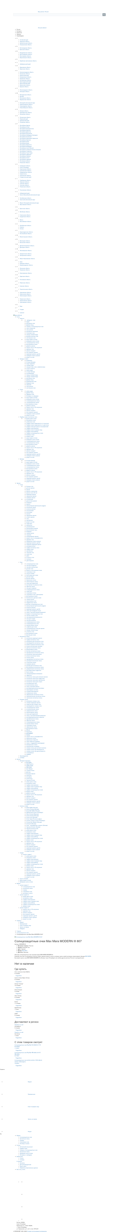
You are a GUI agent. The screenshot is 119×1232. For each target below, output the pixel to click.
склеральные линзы (31, 693)
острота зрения (30, 517)
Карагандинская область (26, 232)
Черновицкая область (25, 302)
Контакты (22, 1163)
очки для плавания (31, 588)
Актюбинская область (25, 225)
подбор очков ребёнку (32, 788)
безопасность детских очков (33, 597)
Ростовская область (25, 161)
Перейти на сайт (19, 1024)
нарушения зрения (31, 496)
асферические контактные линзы (35, 669)
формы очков (29, 791)
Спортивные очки (24, 1142)
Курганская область (25, 85)
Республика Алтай (24, 127)
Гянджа (22, 309)
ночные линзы (30, 657)
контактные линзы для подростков (35, 678)
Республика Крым (24, 143)
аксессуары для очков (32, 575)
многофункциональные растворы (35, 688)
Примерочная (23, 924)
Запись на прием (24, 927)
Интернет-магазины (25, 761)
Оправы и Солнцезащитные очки (28, 1150)
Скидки (22, 853)
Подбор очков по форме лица (34, 430)
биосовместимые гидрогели (33, 670)
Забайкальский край (25, 64)
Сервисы (19, 920)
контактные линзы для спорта (34, 681)
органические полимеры (32, 746)
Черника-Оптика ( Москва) (33, 827)
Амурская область (24, 41)
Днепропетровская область (27, 245)
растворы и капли (27, 893)
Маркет (18, 883)
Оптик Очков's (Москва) (32, 815)
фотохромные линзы (31, 344)
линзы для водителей (32, 583)
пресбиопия (29, 520)
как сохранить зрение (32, 352)
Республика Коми (24, 141)
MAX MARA (88, 956)
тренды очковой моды (32, 334)
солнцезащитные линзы (32, 342)
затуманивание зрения (32, 536)
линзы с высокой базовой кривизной (35, 612)
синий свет (29, 523)
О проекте (19, 1161)
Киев (21, 262)
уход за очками (30, 573)
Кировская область (25, 78)
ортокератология (30, 546)
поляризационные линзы (33, 401)
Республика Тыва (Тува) (26, 153)
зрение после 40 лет (31, 493)
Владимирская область (26, 53)
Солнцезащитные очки (26, 1137)
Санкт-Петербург (24, 167)
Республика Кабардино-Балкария (29, 135)
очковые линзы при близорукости (35, 749)
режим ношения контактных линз (35, 644)
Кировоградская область (26, 265)
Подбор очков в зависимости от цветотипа (37, 425)
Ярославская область (25, 204)
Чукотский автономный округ (27, 199)
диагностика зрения (31, 501)
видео (27, 321)
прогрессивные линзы (32, 625)
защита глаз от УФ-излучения (34, 347)
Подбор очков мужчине (32, 428)
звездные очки (30, 383)
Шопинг (19, 759)
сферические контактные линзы (34, 694)
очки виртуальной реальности (34, 617)
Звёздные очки (30, 394)
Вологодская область (25, 56)
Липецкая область (24, 91)
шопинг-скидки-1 (27, 854)
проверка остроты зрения (33, 355)
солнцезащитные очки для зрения (35, 628)
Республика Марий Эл (26, 145)
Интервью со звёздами (32, 396)
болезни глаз (29, 486)
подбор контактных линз (32, 547)
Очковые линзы (24, 699)
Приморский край (24, 120)
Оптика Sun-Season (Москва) (34, 822)
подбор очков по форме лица (34, 786)
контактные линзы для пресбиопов (35, 680)
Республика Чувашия (25, 159)
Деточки (28, 772)
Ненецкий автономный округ (27, 103)
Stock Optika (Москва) (32, 807)
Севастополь (23, 174)
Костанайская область (26, 233)
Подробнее (19, 975)
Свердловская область (26, 172)
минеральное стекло (31, 744)
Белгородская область (26, 48)
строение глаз (30, 552)
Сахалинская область (25, 170)
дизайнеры (29, 360)
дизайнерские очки (31, 381)
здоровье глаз (30, 349)
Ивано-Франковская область (27, 258)
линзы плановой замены (32, 686)
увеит (27, 556)
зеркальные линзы (31, 580)
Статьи (18, 1145)
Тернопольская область (26, 289)
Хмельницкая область (25, 295)
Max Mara (24, 950)
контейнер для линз (31, 683)
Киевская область (24, 263)
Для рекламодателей (25, 1164)
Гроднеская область (25, 216)
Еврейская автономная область (28, 61)
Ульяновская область (25, 190)
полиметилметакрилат (32, 691)
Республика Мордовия (26, 146)
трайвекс (28, 754)
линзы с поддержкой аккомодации (35, 743)
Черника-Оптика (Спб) (32, 828)
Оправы (22, 1140)
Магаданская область (25, 94)
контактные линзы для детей (34, 654)
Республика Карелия (25, 140)
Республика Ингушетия (26, 133)
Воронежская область (25, 57)
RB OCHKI (29, 767)
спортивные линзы (31, 593)
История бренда (30, 460)
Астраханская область (26, 44)
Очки (21, 562)
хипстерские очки (31, 338)
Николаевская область (26, 273)
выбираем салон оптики (32, 341)
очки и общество (30, 328)
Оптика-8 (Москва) (31, 823)
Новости (22, 318)
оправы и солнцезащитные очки (34, 326)
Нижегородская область (26, 104)
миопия (28, 514)
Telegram (22, 928)
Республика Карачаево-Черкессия (29, 138)
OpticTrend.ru (29, 764)
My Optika (28, 762)
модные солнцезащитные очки (34, 614)
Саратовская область (25, 169)
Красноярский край (25, 83)
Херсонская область (25, 294)
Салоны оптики (24, 806)
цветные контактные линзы (33, 648)
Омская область (24, 111)
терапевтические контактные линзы (35, 696)
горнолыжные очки (31, 601)
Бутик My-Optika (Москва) (33, 811)
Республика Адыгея (25, 125)
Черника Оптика (30, 780)
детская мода (30, 577)
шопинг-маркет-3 (24, 907)
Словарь (22, 757)
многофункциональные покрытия (35, 717)
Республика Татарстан (26, 151)
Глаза (21, 484)
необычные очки (30, 422)
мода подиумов (30, 363)
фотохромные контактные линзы (35, 667)
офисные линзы (30, 586)
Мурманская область (25, 99)
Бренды (22, 459)
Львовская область (25, 270)
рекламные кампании (32, 331)
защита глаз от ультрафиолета (34, 538)
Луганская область (25, 268)
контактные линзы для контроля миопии (37, 677)
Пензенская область (25, 117)
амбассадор (29, 370)
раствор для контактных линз (34, 665)
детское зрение (30, 488)
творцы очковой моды (32, 375)
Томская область (24, 183)
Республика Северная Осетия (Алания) (30, 149)
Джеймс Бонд (29, 325)
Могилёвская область (25, 221)
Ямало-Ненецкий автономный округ (29, 203)
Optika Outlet (29, 765)
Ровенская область (25, 283)
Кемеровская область (25, 77)
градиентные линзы (31, 602)
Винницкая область (25, 241)
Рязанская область (25, 162)
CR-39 (28, 730)
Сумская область (24, 286)
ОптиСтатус (29, 778)
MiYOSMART (29, 733)
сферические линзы (31, 727)
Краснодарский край (25, 82)
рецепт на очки (30, 357)
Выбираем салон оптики (26, 882)
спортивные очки (30, 572)
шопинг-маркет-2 (24, 895)
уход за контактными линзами (34, 646)
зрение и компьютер (31, 491)
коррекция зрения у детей (33, 354)
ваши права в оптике (31, 339)
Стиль (18, 317)
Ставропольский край (25, 177)
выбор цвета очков (31, 782)
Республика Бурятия (25, 130)
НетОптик (28, 775)
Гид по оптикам (24, 878)
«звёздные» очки (30, 320)
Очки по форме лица (25, 925)
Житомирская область (26, 250)
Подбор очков (23, 1148)
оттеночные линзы (31, 662)
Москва (22, 96)
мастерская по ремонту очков (34, 585)
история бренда (30, 371)
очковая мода (30, 365)
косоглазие (29, 512)
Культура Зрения (30, 773)
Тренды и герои (24, 359)
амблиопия (29, 525)
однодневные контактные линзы (34, 659)
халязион (28, 559)
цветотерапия (30, 560)
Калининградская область (27, 72)
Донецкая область (24, 247)
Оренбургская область (26, 112)
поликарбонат (30, 752)
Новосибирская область (26, 107)
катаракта (28, 502)
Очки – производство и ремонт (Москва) (37, 825)
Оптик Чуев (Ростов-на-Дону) (34, 819)
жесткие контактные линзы (33, 651)
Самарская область (25, 166)
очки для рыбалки (31, 620)
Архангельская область (26, 43)
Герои (21, 389)
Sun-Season (29, 769)
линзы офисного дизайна (33, 741)
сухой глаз (29, 554)
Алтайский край (24, 40)
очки (27, 518)
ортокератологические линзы (34, 660)
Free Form (29, 731)
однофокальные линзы (32, 719)
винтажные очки (30, 323)
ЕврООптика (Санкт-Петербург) (34, 812)
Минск (21, 220)
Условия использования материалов (37, 1231)
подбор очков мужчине (32, 785)
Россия (43, 11)
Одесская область (24, 276)
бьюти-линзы (29, 672)
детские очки (29, 568)
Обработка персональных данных (29, 1168)
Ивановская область (25, 67)
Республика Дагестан (25, 132)
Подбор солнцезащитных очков (34, 433)
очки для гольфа (30, 618)
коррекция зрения (31, 494)
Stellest (28, 735)
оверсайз (28, 384)
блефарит (29, 531)
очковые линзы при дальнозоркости (35, 751)
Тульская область (24, 185)
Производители (24, 756)
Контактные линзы (25, 636)
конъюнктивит (30, 510)
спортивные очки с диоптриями (34, 594)
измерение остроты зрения (33, 541)
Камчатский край (24, 75)
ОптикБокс (29, 777)
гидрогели (29, 675)
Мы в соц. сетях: (21, 1169)
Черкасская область (25, 299)
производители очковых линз (34, 706)
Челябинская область (25, 198)
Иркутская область (25, 69)
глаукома (28, 535)
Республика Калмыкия (26, 136)
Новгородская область (26, 106)
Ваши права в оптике (25, 880)
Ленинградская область (26, 90)
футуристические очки (32, 336)
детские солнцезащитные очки (34, 604)
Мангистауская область (26, 237)
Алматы (22, 227)
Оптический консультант (26, 1147)
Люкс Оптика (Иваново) (32, 814)
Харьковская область (25, 292)
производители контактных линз (34, 643)
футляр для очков (31, 635)
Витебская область (25, 212)
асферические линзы (32, 710)
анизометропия (30, 526)
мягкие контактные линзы (33, 656)
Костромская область (25, 80)
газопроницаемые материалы (34, 673)
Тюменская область (25, 186)
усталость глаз (30, 557)
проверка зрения (30, 497)
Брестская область (25, 208)
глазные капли (30, 533)
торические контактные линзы (34, 698)
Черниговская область (26, 300)
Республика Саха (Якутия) (27, 148)
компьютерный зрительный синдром (36, 505)
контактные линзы (31, 507)
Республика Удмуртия (25, 154)
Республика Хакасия (25, 156)
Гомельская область (25, 215)
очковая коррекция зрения (33, 702)
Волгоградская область (26, 54)
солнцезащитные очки (32, 564)
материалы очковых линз (33, 701)
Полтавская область (25, 279)
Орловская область (25, 114)
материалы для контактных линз (35, 641)
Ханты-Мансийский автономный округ (30, 195)
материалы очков (31, 783)
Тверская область (24, 182)
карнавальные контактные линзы (35, 652)
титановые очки (30, 333)
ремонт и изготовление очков (34, 570)
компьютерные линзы (32, 581)
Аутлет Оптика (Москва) (32, 809)
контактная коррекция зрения (34, 638)
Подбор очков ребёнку (32, 431)
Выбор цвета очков (31, 418)
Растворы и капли (24, 1143)
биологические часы (31, 530)
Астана (22, 228)
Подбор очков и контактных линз (28, 417)
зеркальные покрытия (32, 740)
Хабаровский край (24, 193)
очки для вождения (31, 565)
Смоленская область (25, 175)
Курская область (24, 86)
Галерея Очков (30, 770)
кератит (28, 504)
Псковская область (25, 122)
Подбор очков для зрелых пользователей (37, 426)
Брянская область (24, 49)
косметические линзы (32, 685)
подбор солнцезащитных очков (34, 790)
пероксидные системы (32, 689)
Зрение (18, 483)
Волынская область (25, 242)
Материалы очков (31, 420)
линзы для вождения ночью (33, 610)
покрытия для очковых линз (33, 704)
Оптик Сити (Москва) (31, 817)
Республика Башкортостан (27, 128)
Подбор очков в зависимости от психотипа (37, 423)
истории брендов (30, 362)
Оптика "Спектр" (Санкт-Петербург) (35, 820)
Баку (21, 306)
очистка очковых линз (32, 615)
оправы (25, 890)
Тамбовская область (25, 180)
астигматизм (29, 499)
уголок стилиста (30, 368)
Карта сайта (23, 1166)
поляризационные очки (32, 623)
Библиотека (20, 1156)
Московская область (25, 98)
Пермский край (24, 119)
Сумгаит (22, 312)
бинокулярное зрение (32, 528)
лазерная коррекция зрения (33, 544)
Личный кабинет (42, 27)
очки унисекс (29, 330)
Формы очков (29, 436)
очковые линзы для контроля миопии (36, 748)
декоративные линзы (31, 649)
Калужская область (25, 73)
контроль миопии (30, 509)
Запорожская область (25, 255)
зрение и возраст (30, 351)
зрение (28, 489)
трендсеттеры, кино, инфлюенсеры (35, 367)
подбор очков (29, 549)
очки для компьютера (32, 567)
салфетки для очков (31, 627)
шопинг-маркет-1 (24, 885)
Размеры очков (30, 434)
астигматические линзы (32, 709)
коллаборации (30, 373)
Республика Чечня (24, 157)
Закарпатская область (25, 253)
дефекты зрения (30, 346)
